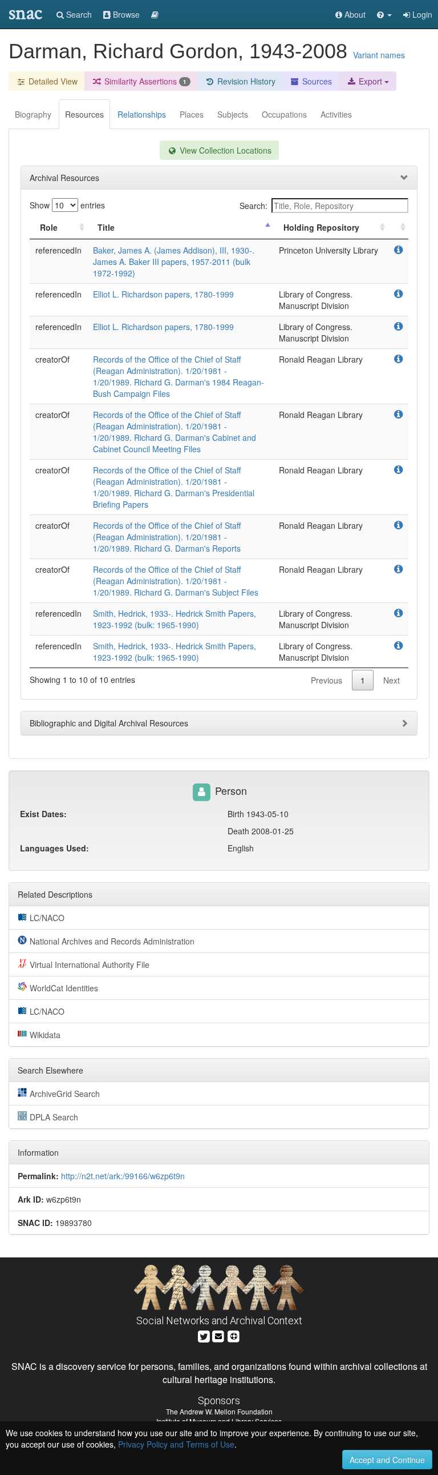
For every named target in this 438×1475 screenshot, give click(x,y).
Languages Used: (54, 848)
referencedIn (58, 250)
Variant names (379, 55)
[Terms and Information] (234, 1335)
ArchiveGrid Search (65, 1093)
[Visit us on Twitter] (204, 1335)
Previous (326, 680)
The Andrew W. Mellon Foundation (219, 1411)
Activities (336, 114)
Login (421, 14)
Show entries (67, 205)
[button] (384, 14)
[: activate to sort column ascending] (398, 227)
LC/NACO (47, 917)
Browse (125, 14)
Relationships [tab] (141, 114)
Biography (33, 114)
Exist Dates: (43, 813)
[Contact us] (218, 1335)
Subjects (232, 114)
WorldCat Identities (64, 988)
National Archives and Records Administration (112, 941)
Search (78, 14)
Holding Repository (321, 227)
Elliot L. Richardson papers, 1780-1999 (163, 294)
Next (391, 680)
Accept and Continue (387, 1459)
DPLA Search (54, 1117)
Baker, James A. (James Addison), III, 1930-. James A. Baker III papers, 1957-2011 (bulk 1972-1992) (173, 261)
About (354, 14)
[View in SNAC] (398, 250)
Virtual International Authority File (89, 964)
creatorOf (52, 359)
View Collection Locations (224, 150)
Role (49, 227)
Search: (253, 205)
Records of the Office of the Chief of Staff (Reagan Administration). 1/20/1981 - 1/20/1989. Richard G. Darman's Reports (167, 537)
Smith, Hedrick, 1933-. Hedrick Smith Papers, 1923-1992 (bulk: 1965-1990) (174, 619)
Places (192, 114)
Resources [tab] (84, 114)
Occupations (284, 114)
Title (106, 227)
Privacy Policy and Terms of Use (176, 1444)
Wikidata (45, 1034)
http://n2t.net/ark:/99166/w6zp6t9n (123, 1175)
